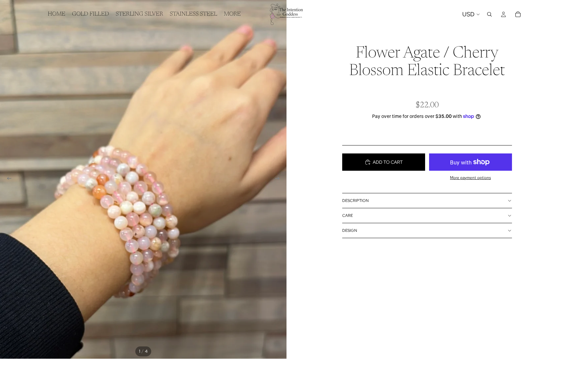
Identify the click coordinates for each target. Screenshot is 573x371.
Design (349, 230)
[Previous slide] (7, 179)
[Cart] (518, 14)
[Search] (489, 14)
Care (347, 215)
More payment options (470, 177)
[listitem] (232, 14)
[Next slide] (279, 179)
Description (355, 200)
